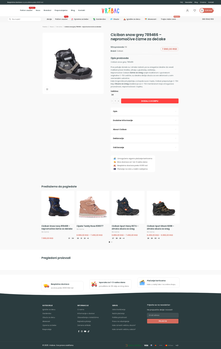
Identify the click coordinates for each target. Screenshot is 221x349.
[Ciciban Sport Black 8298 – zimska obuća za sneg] (163, 207)
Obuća (52, 27)
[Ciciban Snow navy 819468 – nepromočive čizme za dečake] (57, 207)
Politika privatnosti (119, 317)
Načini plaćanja (118, 313)
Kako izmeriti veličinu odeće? (124, 329)
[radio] (112, 94)
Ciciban (120, 51)
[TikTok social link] (88, 331)
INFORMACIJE (83, 305)
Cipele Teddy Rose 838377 (90, 226)
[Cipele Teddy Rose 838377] (93, 207)
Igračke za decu (48, 309)
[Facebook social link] (78, 331)
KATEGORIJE (47, 305)
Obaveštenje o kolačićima (88, 317)
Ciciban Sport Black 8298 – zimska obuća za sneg (160, 227)
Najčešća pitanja (84, 321)
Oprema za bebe (49, 325)
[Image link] (133, 345)
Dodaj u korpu (149, 101)
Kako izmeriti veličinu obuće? (124, 325)
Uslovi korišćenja (118, 309)
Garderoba (46, 313)
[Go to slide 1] (109, 242)
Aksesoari (46, 321)
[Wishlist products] (194, 10)
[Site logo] (110, 10)
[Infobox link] (62, 286)
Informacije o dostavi (86, 313)
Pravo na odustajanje (120, 321)
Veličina (114, 91)
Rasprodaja (46, 329)
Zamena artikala (84, 325)
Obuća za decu (48, 317)
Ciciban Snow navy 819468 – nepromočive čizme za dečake (56, 227)
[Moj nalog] (187, 10)
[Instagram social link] (81, 331)
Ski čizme (59, 27)
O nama (80, 309)
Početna (45, 27)
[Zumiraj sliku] (47, 89)
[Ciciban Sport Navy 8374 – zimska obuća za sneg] (128, 207)
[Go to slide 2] (111, 242)
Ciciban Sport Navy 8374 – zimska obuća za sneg (125, 227)
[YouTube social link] (85, 331)
